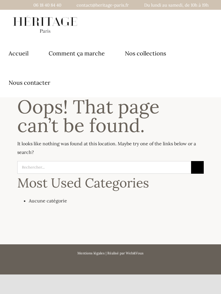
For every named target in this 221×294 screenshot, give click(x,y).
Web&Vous (135, 253)
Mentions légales (91, 253)
